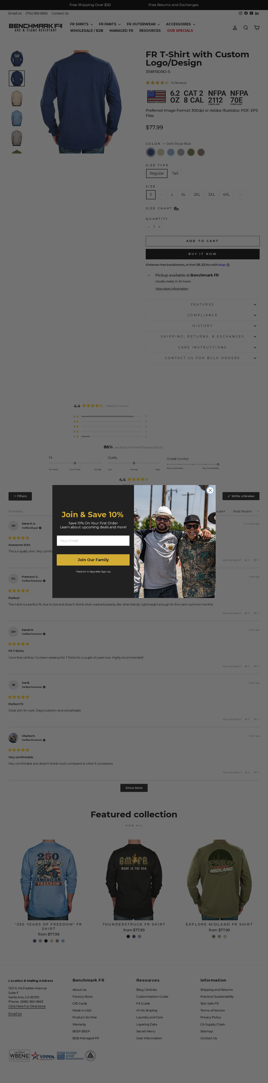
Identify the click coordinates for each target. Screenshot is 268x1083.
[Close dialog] (210, 490)
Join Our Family (93, 560)
